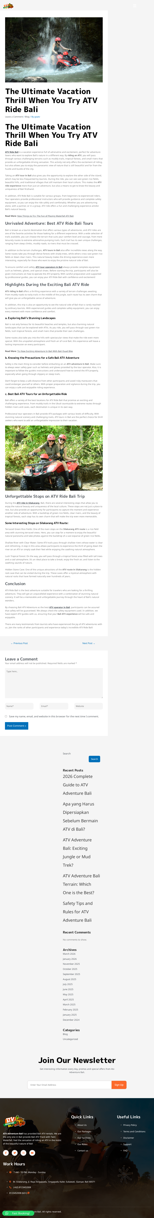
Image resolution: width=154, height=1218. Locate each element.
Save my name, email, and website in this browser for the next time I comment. (54, 716)
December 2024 (71, 1019)
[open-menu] (134, 6)
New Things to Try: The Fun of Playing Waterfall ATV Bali (45, 215)
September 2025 (71, 974)
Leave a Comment (14, 116)
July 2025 (68, 984)
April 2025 (68, 999)
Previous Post (19, 643)
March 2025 (69, 1004)
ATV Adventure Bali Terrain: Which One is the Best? (81, 884)
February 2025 (70, 1009)
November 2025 (71, 963)
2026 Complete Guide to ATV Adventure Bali (78, 784)
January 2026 (70, 958)
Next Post (88, 643)
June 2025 (68, 989)
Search (67, 753)
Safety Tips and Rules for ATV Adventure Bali (78, 911)
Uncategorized (70, 1039)
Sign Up (119, 1084)
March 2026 (69, 953)
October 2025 (70, 968)
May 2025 (68, 994)
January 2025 (70, 1014)
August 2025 (69, 979)
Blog (27, 116)
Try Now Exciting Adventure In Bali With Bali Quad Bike (45, 351)
